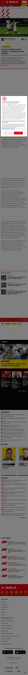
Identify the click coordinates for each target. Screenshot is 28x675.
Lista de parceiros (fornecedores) (8, 128)
